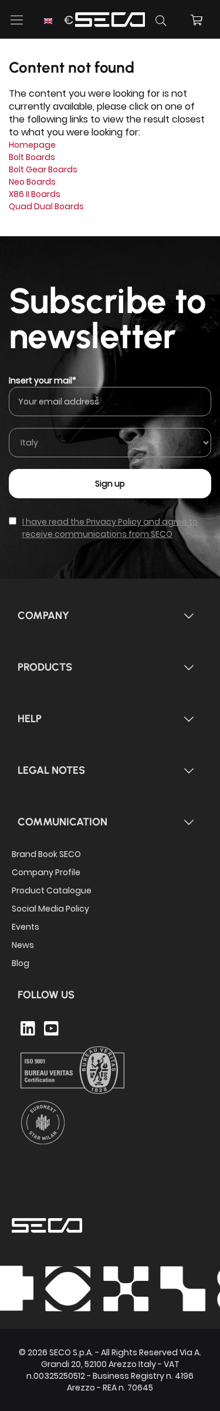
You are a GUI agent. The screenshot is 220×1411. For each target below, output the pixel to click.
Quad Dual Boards (46, 206)
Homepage (32, 145)
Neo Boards (32, 182)
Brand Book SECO (46, 854)
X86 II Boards (34, 194)
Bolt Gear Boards (43, 169)
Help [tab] (30, 718)
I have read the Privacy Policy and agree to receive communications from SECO (110, 528)
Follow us (46, 994)
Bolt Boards (32, 157)
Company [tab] (43, 615)
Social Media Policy (50, 908)
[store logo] (110, 18)
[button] (57, 27)
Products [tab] (45, 667)
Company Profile (46, 872)
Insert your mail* (42, 380)
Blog (20, 963)
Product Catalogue (52, 890)
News (23, 945)
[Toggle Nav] (17, 20)
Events (25, 927)
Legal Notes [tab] (51, 770)
